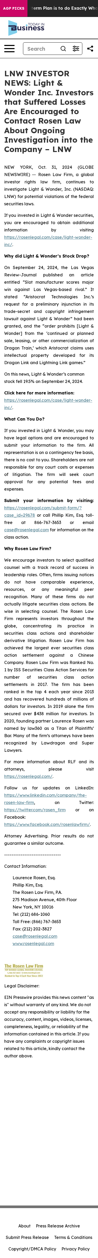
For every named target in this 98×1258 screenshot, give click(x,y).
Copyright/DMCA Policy (32, 1248)
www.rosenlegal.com (33, 943)
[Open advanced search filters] (76, 49)
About (24, 1225)
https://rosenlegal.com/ (28, 776)
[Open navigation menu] (9, 48)
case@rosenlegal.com (26, 529)
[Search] (63, 49)
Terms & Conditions (73, 1237)
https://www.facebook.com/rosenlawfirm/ (47, 824)
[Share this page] (90, 48)
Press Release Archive (58, 1225)
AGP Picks (13, 8)
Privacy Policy (75, 1248)
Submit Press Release (27, 1237)
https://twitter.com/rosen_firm (35, 809)
